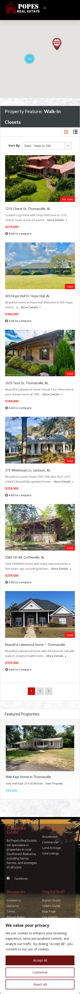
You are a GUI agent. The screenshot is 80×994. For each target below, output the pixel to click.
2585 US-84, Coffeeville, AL (25, 557)
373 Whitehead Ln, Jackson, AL (28, 470)
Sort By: (14, 145)
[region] (40, 956)
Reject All (40, 984)
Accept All (40, 960)
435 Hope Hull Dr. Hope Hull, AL (27, 296)
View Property (54, 783)
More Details (56, 220)
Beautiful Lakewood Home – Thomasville (35, 645)
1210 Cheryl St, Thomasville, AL (28, 209)
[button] (44, 8)
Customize (40, 972)
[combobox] (47, 146)
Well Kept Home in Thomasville (28, 777)
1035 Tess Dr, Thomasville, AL (27, 383)
